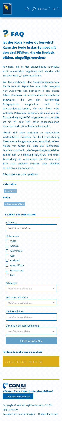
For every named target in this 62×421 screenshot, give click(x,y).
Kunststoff (10, 191)
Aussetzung (16, 270)
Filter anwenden (31, 341)
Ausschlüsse (17, 265)
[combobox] (31, 288)
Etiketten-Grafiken (14, 204)
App (12, 255)
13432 (13, 241)
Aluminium (16, 250)
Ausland (14, 260)
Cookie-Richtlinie (48, 414)
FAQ (17, 33)
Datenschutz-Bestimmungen (19, 414)
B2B (12, 275)
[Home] (27, 8)
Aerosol (14, 246)
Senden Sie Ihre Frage (24, 361)
